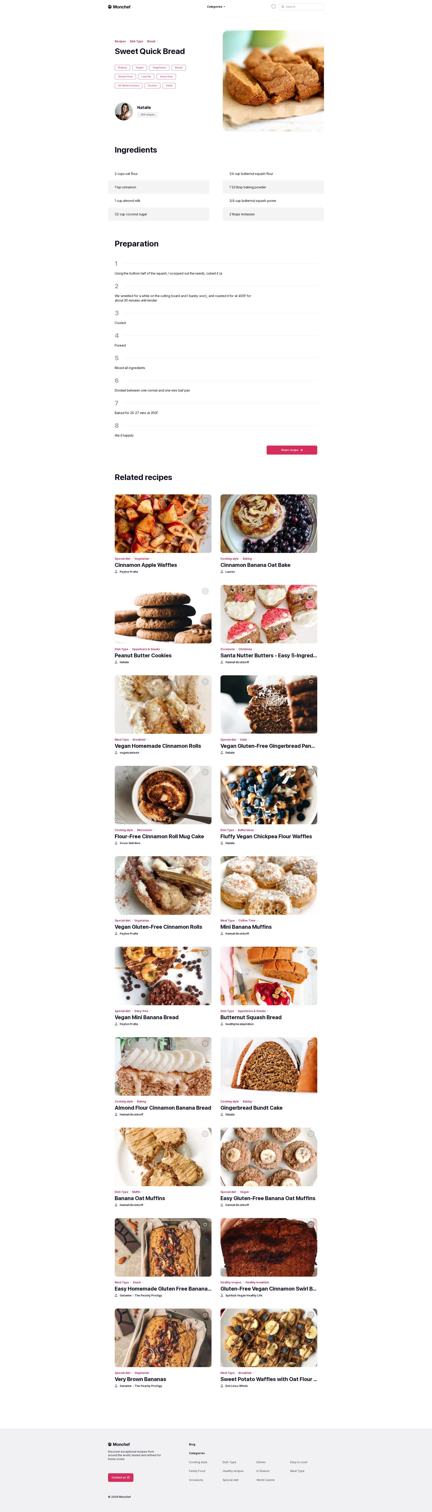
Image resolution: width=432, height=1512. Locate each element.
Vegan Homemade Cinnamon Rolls (158, 746)
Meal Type (122, 739)
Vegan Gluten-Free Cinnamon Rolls (158, 927)
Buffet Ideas (246, 830)
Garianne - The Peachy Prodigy (141, 1295)
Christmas (245, 649)
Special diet (122, 558)
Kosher (152, 85)
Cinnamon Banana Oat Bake (255, 565)
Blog (192, 1444)
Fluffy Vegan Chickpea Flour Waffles (266, 836)
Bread (151, 41)
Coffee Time (246, 920)
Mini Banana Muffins (246, 927)
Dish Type (136, 41)
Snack (137, 1282)
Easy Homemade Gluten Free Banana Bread (163, 1288)
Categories (197, 1453)
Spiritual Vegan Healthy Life (243, 1295)
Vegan (140, 67)
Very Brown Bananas (140, 1379)
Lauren (230, 571)
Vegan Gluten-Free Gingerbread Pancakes (268, 746)
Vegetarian (159, 67)
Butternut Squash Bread (251, 1017)
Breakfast (139, 739)
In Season (263, 1471)
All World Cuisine (128, 85)
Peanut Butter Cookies (143, 655)
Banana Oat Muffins (140, 1198)
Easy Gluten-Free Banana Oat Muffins (267, 1198)
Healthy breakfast (257, 1282)
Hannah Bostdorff (237, 662)
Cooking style (229, 558)
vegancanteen (129, 752)
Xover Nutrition (130, 843)
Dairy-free (166, 76)
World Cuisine (265, 1480)
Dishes (261, 1462)
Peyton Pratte (129, 571)
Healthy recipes (230, 1282)
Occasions (227, 649)
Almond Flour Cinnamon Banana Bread (163, 1107)
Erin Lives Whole (236, 1386)
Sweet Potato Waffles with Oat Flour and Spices (268, 1379)
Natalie (124, 662)
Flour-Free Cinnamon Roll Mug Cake (159, 836)
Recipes (120, 41)
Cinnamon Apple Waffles (146, 565)
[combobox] (301, 6)
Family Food (197, 1471)
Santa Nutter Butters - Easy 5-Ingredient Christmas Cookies (268, 655)
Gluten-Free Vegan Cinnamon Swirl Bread (268, 1288)
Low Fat (146, 76)
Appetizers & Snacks (146, 649)
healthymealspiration (239, 1024)
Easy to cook (298, 1462)
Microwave (144, 830)
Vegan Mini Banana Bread (147, 1017)
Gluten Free (125, 76)
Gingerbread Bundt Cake (251, 1107)
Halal (169, 85)
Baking (122, 67)
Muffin (136, 1192)
